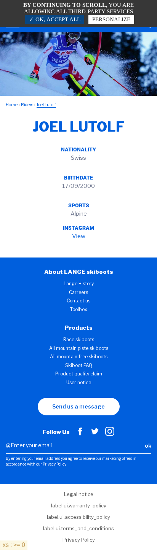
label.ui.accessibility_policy (78, 517)
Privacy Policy (78, 540)
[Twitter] (94, 434)
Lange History (79, 283)
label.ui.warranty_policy (78, 505)
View (78, 236)
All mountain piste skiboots (78, 348)
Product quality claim (78, 374)
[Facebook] (80, 434)
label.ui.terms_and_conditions (78, 528)
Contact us (78, 301)
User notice (78, 382)
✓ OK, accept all (54, 19)
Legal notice (78, 494)
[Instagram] (109, 434)
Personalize (111, 19)
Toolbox (78, 309)
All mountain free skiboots (78, 356)
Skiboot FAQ (78, 365)
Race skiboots (78, 339)
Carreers (78, 292)
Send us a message (78, 406)
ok (148, 445)
